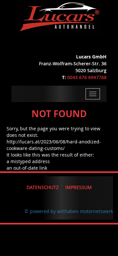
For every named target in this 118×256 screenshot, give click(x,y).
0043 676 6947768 (87, 77)
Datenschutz (43, 187)
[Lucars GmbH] (59, 16)
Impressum (78, 187)
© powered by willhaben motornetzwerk (69, 211)
